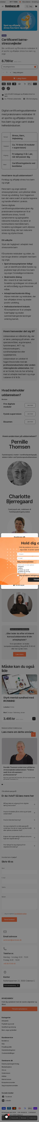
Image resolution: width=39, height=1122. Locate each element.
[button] (19, 585)
